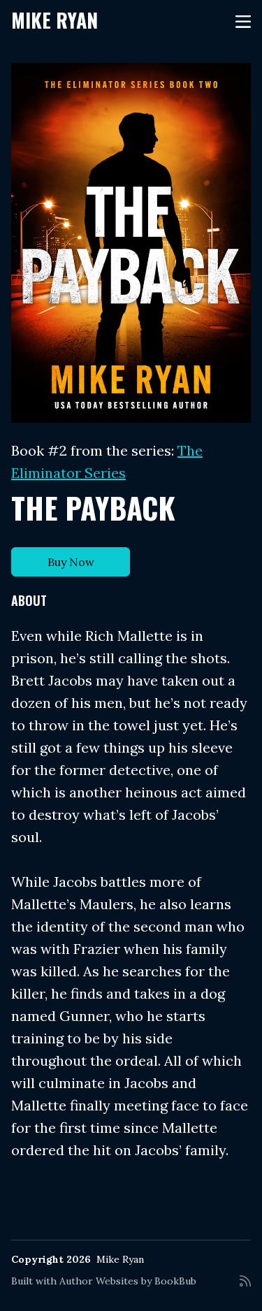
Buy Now (71, 562)
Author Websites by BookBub (127, 1281)
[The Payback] (131, 243)
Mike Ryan (54, 20)
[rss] (245, 1286)
